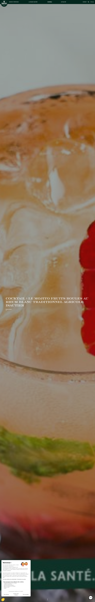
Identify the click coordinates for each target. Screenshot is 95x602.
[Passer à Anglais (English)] (91, 2)
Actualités (63, 1)
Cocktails (49, 1)
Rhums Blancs (9, 309)
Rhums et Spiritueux (14, 1)
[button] (90, 597)
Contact (85, 1)
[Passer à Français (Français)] (93, 2)
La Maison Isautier (33, 1)
